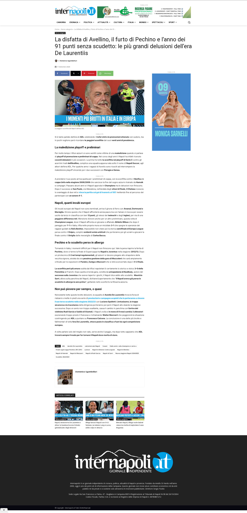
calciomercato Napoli (92, 346)
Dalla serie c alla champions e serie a (123, 346)
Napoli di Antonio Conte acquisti (103, 350)
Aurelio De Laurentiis (75, 346)
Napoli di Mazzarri (76, 353)
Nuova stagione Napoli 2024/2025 (127, 353)
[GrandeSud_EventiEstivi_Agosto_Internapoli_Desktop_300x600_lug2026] (171, 112)
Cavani (105, 346)
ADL (63, 346)
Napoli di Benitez (123, 350)
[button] (189, 22)
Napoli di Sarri (108, 353)
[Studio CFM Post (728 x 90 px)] (144, 12)
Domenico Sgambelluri (68, 61)
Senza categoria (67, 29)
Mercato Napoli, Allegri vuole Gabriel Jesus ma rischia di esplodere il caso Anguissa (130, 425)
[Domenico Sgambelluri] (56, 60)
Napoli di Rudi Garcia (93, 353)
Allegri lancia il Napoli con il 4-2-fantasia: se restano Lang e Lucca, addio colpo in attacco (98, 425)
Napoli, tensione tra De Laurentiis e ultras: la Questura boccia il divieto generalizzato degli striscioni (68, 425)
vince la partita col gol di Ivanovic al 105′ (98, 192)
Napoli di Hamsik (62, 353)
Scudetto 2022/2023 (62, 357)
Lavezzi (87, 350)
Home (57, 29)
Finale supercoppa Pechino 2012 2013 (69, 350)
